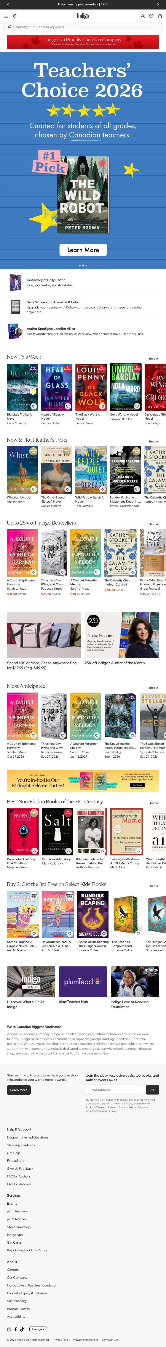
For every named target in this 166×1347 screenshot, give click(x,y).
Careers (13, 1270)
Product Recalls (18, 1309)
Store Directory (18, 1227)
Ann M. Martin (16, 950)
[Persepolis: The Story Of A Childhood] (23, 831)
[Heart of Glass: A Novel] (57, 387)
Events (12, 1203)
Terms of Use (110, 1339)
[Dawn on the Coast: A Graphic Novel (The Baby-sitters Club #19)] (58, 914)
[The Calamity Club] (120, 553)
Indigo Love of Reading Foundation (32, 1285)
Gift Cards (14, 1242)
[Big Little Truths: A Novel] (22, 387)
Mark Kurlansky (52, 863)
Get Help (13, 1153)
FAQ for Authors (18, 1176)
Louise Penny (84, 423)
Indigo (21, 1339)
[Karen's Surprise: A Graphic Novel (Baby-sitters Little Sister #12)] (23, 914)
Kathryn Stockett (115, 584)
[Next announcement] (158, 4)
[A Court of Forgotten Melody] (85, 553)
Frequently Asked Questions (27, 1137)
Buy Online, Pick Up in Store (27, 1250)
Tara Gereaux (84, 506)
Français (38, 1329)
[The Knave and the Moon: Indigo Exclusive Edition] (120, 716)
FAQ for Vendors (19, 1184)
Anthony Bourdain (88, 867)
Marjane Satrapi (17, 867)
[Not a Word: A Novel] (126, 387)
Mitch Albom (119, 867)
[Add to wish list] (33, 406)
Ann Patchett (16, 502)
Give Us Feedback (20, 1168)
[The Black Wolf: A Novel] (91, 387)
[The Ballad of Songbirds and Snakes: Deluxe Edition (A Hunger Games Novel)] (127, 914)
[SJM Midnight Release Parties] (83, 781)
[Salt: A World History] (57, 831)
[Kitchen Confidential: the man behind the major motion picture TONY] (91, 831)
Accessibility (16, 1316)
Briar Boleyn (153, 423)
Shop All (153, 358)
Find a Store (15, 1161)
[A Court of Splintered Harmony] (22, 553)
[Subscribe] (152, 1090)
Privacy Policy (61, 1339)
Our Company (17, 1277)
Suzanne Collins (87, 950)
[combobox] (86, 27)
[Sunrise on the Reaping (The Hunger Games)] (93, 914)
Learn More (18, 1090)
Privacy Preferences (85, 1339)
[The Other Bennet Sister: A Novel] (56, 470)
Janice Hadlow (51, 506)
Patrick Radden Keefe (124, 506)
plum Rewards (17, 1211)
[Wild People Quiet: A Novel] (91, 470)
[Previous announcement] (8, 4)
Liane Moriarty (16, 423)
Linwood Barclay (121, 419)
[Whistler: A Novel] (22, 470)
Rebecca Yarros (51, 588)
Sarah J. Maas (16, 588)
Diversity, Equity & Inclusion (27, 1293)
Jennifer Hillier (51, 423)
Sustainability (17, 1301)
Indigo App (15, 1235)
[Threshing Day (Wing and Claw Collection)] (54, 553)
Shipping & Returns (21, 1145)
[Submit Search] (9, 27)
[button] (6, 16)
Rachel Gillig (112, 752)
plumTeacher (16, 1219)
